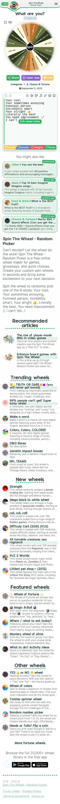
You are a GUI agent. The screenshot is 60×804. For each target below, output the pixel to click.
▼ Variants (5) (30, 18)
